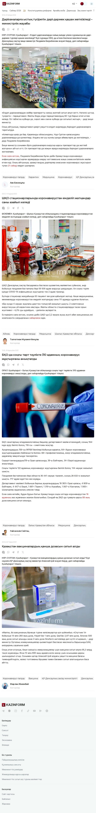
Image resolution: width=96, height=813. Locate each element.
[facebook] (22, 711)
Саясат (5, 730)
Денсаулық (80, 525)
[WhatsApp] (8, 29)
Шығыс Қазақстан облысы (68, 334)
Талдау (5, 735)
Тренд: (5, 11)
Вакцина (33, 678)
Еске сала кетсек (10, 156)
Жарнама (6, 804)
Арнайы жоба (59, 10)
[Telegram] (13, 29)
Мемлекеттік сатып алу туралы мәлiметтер (22, 779)
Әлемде (5, 745)
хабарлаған (35, 318)
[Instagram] (3, 29)
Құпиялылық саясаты (11, 764)
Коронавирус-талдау (14, 177)
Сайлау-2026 (15, 10)
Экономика (7, 740)
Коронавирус (65, 177)
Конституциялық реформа (39, 10)
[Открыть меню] (92, 4)
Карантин (34, 177)
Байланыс (6, 799)
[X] (22, 29)
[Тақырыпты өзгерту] (83, 4)
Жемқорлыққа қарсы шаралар (15, 774)
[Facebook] (18, 29)
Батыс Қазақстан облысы (41, 525)
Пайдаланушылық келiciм (13, 760)
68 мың (86, 497)
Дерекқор (71, 10)
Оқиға (4, 725)
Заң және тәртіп (84, 10)
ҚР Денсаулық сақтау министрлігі (59, 678)
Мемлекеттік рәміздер (12, 769)
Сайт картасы (8, 794)
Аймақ (6, 334)
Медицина (48, 177)
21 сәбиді (12, 165)
